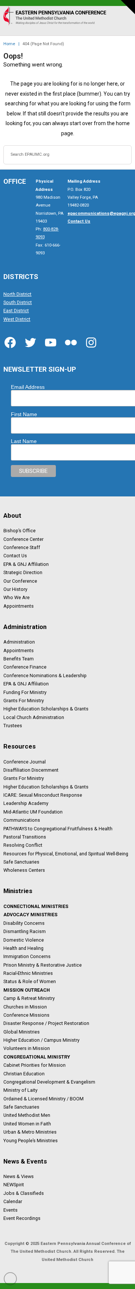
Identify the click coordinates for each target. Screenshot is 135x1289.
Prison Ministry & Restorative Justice (42, 964)
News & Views (18, 1176)
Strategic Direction (22, 572)
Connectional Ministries (35, 906)
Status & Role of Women (29, 981)
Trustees (12, 725)
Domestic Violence (23, 939)
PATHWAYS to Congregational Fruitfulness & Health (57, 828)
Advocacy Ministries (30, 914)
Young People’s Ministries (30, 1140)
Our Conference (20, 580)
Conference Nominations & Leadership (45, 675)
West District (16, 319)
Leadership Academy (25, 803)
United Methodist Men (26, 1115)
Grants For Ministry (23, 700)
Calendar (12, 1201)
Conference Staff (21, 547)
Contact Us (15, 555)
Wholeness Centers (24, 870)
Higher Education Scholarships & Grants (45, 709)
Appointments (18, 605)
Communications (21, 820)
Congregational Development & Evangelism (49, 1082)
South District (17, 302)
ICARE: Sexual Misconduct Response (42, 795)
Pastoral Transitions (24, 837)
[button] (123, 23)
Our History (15, 589)
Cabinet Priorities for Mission (34, 1065)
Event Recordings (21, 1218)
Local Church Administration (33, 717)
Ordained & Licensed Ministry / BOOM (43, 1098)
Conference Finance (24, 667)
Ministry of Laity (20, 1090)
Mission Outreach (26, 989)
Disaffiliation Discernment (30, 770)
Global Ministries (21, 1031)
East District (16, 310)
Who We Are (16, 597)
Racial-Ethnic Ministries (28, 973)
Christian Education (24, 1073)
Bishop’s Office (19, 530)
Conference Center (23, 539)
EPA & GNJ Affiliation (26, 564)
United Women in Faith (27, 1123)
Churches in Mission (25, 1006)
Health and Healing (23, 948)
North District (17, 294)
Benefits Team (18, 658)
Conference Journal (24, 761)
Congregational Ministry (36, 1056)
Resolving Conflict (22, 845)
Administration (19, 642)
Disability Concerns (24, 923)
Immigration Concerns (27, 956)
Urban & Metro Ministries (30, 1132)
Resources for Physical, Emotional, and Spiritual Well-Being (65, 853)
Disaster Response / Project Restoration (46, 1023)
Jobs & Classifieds (23, 1193)
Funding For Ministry (24, 692)
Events (10, 1209)
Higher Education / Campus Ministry (41, 1040)
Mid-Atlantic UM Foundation (33, 811)
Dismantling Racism (24, 931)
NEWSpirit (13, 1184)
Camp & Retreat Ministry (29, 998)
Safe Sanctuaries (21, 862)
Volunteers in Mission (26, 1048)
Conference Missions (26, 1015)
